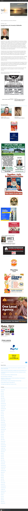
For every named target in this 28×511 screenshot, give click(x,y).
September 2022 (3, 470)
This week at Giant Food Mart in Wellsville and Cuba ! (9, 374)
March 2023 (2, 460)
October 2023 (3, 448)
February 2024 (3, 441)
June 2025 (2, 413)
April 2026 (2, 396)
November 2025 (3, 405)
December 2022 (3, 465)
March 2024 (2, 439)
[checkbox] (1, 510)
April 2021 (2, 499)
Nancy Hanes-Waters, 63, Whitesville (6, 376)
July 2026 (2, 391)
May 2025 (2, 415)
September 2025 (3, 408)
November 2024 (3, 425)
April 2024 (2, 437)
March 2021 (2, 501)
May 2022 (2, 477)
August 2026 (3, 389)
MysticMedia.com (7, 509)
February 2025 (3, 420)
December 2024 (3, 424)
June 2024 (2, 434)
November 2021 (3, 487)
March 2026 (2, 398)
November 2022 (3, 467)
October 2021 (3, 489)
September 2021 (3, 491)
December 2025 (3, 403)
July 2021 (2, 494)
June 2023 (2, 455)
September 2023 (3, 449)
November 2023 (3, 446)
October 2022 (3, 468)
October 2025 (3, 406)
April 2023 (2, 458)
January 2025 (3, 422)
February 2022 (3, 482)
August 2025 (3, 410)
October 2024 (3, 427)
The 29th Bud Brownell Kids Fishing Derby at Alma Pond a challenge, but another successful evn (13, 372)
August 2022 (3, 472)
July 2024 (2, 432)
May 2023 (2, 456)
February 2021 (3, 503)
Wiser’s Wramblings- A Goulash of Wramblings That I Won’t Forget (11, 380)
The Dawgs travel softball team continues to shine (8, 384)
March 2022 (2, 480)
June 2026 (2, 393)
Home (2, 20)
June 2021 (2, 496)
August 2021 (3, 492)
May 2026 (2, 394)
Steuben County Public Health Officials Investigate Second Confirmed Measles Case (14, 370)
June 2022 (2, 475)
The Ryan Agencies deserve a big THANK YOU (8, 382)
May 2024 (2, 436)
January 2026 (3, 401)
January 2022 (3, 484)
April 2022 (2, 479)
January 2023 (3, 463)
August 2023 (3, 451)
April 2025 (2, 417)
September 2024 (3, 429)
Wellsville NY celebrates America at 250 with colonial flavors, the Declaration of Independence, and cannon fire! (13, 378)
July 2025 (2, 412)
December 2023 (3, 444)
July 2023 (2, 453)
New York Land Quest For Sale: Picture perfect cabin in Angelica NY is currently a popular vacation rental (13, 368)
